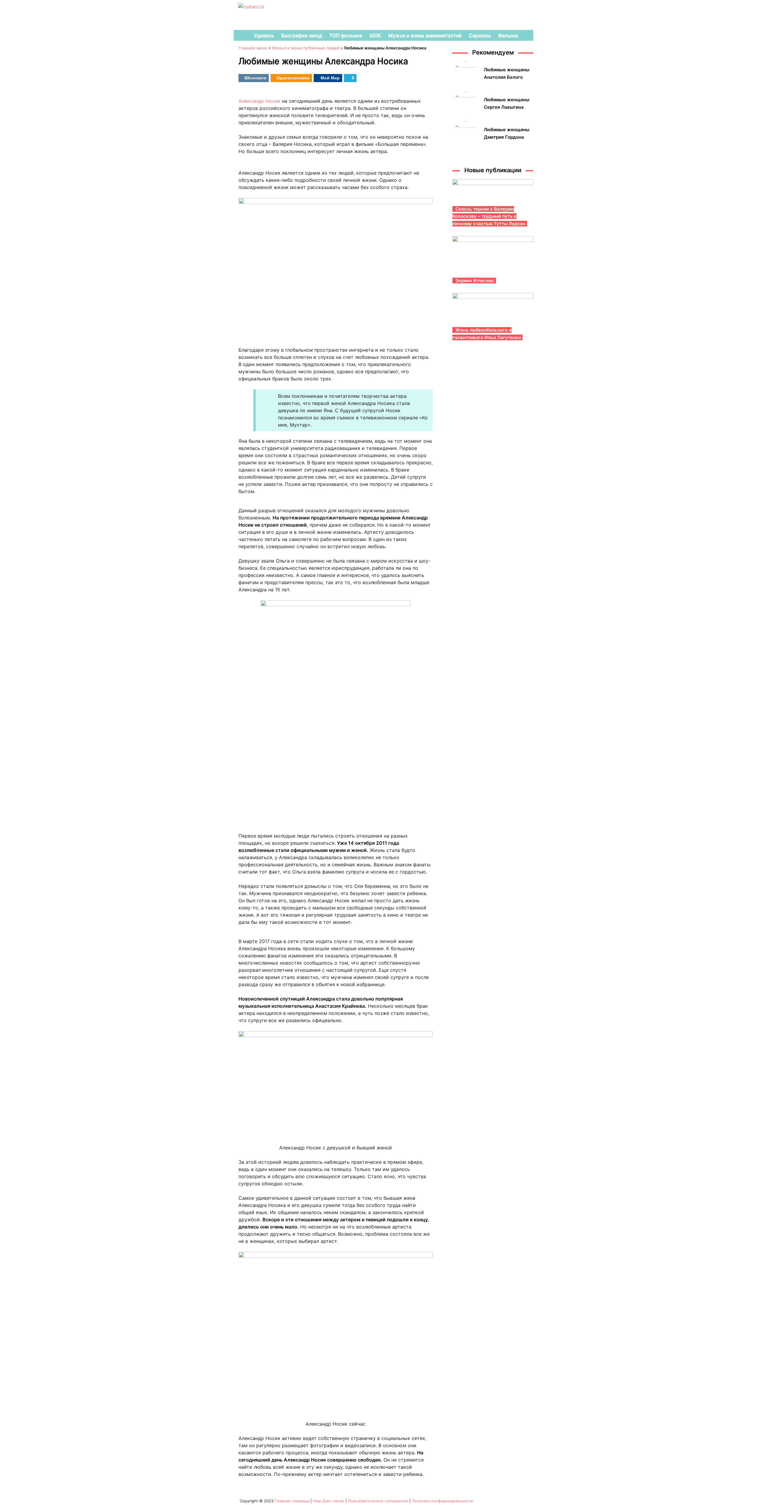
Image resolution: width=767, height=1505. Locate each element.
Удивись (264, 35)
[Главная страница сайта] (241, 35)
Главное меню (253, 48)
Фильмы (508, 35)
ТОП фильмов (345, 35)
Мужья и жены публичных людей (305, 48)
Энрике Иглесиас (474, 280)
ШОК (375, 35)
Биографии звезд (301, 35)
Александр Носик (259, 101)
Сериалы (480, 35)
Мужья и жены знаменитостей (425, 35)
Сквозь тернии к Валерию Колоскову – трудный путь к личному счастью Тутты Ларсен (489, 216)
